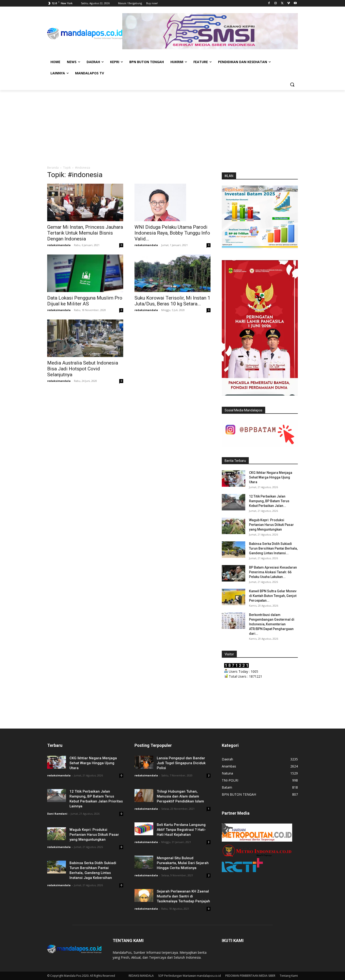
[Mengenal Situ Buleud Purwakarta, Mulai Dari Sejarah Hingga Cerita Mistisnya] (143, 862)
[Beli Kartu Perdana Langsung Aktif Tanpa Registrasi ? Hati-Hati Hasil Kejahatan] (143, 828)
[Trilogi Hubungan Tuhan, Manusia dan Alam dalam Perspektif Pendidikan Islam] (143, 795)
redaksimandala (59, 245)
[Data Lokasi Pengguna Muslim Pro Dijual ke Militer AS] (85, 273)
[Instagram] (275, 3)
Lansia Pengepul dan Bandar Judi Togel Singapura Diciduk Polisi (181, 763)
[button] (292, 84)
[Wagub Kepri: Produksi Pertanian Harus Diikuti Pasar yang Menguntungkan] (233, 526)
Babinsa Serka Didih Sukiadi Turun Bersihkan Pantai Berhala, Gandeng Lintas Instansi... (273, 548)
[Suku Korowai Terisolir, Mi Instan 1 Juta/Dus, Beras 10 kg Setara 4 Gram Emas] (172, 273)
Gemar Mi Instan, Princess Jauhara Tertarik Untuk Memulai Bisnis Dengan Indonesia (85, 233)
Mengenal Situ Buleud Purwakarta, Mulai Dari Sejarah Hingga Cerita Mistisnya (183, 863)
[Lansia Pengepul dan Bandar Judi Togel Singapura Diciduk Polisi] (143, 762)
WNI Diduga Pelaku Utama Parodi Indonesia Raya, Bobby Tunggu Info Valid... (172, 233)
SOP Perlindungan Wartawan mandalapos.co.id (189, 976)
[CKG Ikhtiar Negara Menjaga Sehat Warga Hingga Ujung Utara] (233, 478)
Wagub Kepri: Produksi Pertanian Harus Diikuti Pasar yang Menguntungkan (271, 524)
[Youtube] (295, 3)
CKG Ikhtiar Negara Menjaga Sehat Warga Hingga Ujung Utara (270, 477)
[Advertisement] (172, 125)
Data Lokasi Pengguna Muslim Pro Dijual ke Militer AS (84, 301)
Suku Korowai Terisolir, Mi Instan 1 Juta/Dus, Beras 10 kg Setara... (172, 301)
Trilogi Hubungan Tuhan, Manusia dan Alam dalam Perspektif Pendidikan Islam (180, 796)
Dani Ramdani (57, 813)
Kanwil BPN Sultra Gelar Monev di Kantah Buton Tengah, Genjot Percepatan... (272, 595)
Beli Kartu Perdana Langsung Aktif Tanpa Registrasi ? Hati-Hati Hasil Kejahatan (181, 830)
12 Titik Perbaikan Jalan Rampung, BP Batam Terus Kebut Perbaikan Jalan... (269, 501)
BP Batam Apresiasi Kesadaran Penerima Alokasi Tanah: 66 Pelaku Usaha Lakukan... (273, 572)
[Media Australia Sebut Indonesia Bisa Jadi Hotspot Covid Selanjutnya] (85, 338)
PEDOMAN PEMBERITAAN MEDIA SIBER (250, 976)
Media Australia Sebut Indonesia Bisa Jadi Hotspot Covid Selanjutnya (82, 368)
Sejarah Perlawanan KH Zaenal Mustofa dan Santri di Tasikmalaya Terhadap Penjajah (183, 896)
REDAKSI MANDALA (141, 976)
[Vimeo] (288, 3)
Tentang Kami (289, 976)
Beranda (53, 168)
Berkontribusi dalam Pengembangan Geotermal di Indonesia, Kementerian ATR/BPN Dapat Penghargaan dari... (271, 624)
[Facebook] (269, 3)
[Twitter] (282, 3)
